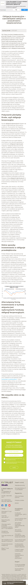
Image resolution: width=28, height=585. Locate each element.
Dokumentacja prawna (19, 496)
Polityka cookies (19, 500)
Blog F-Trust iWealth (5, 549)
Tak (24, 9)
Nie (16, 9)
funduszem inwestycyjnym (9, 379)
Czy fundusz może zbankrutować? (20, 540)
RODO (17, 503)
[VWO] (6, 9)
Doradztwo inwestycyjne (5, 532)
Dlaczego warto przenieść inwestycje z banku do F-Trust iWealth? (7, 526)
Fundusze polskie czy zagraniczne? (20, 565)
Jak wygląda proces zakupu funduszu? (7, 540)
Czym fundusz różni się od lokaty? (20, 519)
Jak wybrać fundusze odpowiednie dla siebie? (19, 525)
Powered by (2, 9)
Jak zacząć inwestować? (18, 530)
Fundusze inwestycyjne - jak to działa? (20, 514)
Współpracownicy (20, 485)
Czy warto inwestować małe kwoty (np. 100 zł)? (20, 535)
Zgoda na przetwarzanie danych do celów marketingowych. (15, 463)
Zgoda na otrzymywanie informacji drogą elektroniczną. (15, 459)
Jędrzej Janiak (6, 30)
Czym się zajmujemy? (5, 516)
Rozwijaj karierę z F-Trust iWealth (20, 488)
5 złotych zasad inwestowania (19, 550)
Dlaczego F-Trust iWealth (6, 512)
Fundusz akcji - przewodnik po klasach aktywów (20, 545)
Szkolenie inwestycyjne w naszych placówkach (19, 556)
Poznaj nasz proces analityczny (7, 544)
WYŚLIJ (14, 467)
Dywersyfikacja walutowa (19, 569)
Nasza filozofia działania (6, 520)
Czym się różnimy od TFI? (7, 536)
